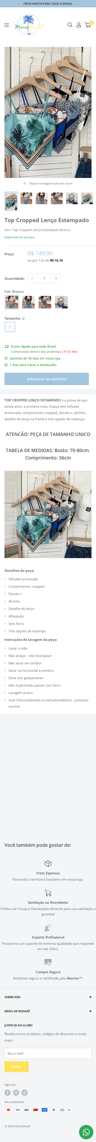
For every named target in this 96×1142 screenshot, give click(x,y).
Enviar (16, 1066)
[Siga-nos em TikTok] (24, 1093)
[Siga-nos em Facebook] (7, 1093)
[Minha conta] (79, 24)
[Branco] (12, 302)
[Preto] (28, 302)
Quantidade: (14, 278)
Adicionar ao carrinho (46, 378)
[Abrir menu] (6, 25)
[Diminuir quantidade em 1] (32, 278)
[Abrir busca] (70, 24)
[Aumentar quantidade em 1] (56, 278)
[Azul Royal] (45, 302)
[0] (88, 25)
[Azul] (61, 302)
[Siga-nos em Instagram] (16, 1093)
